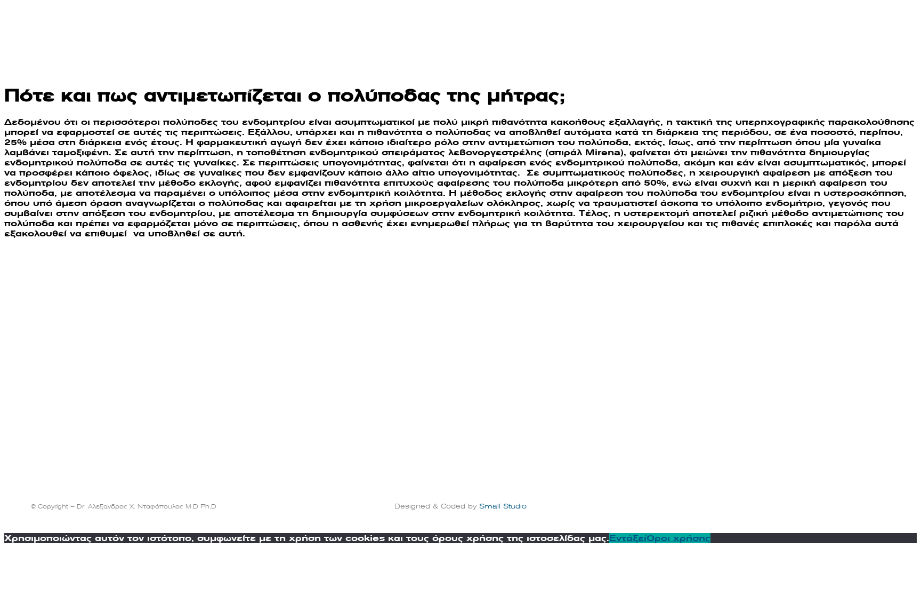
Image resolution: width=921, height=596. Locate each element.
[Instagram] (885, 503)
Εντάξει (628, 538)
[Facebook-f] (870, 503)
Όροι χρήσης (678, 538)
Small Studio (503, 506)
